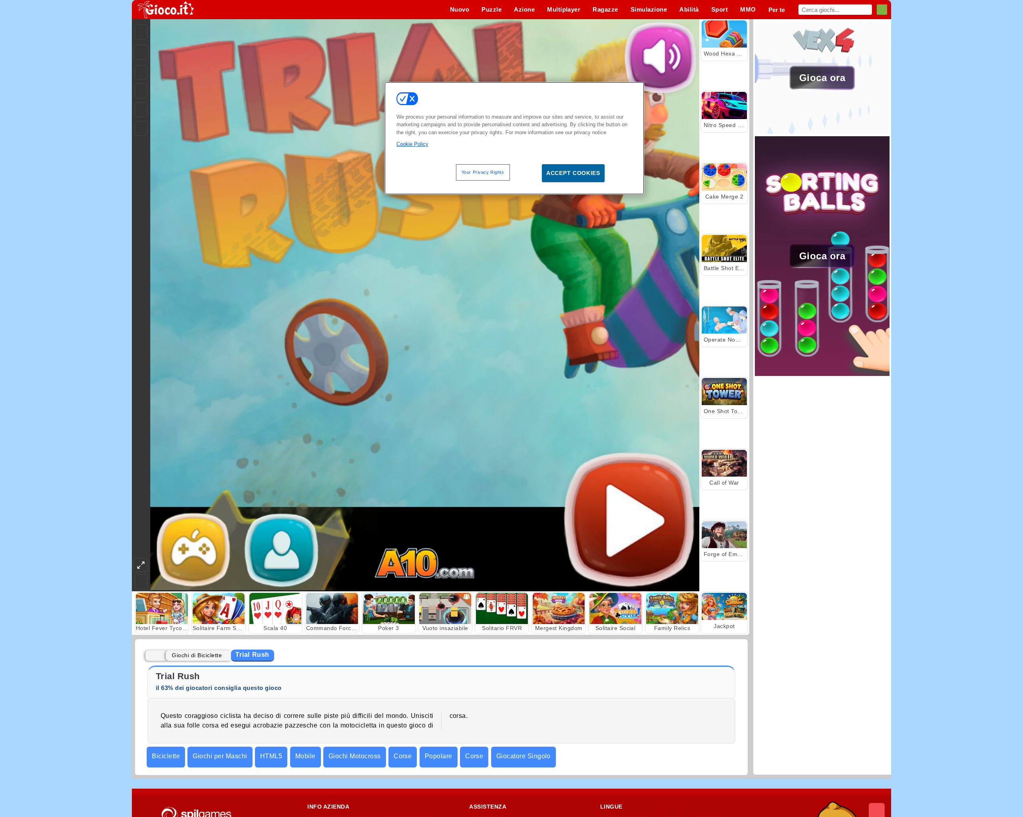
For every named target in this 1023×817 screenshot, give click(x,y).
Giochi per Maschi (220, 756)
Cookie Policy (412, 144)
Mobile (305, 756)
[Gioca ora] (822, 131)
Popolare (438, 756)
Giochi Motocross (354, 756)
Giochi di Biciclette (197, 655)
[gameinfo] (141, 109)
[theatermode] (140, 565)
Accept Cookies (573, 173)
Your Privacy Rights (483, 172)
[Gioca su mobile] (141, 128)
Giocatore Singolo (523, 756)
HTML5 (271, 756)
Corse (403, 756)
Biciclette (166, 756)
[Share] (141, 52)
